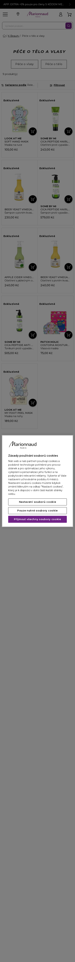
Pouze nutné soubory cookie (37, 510)
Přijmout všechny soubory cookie (37, 519)
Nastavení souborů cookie (37, 501)
